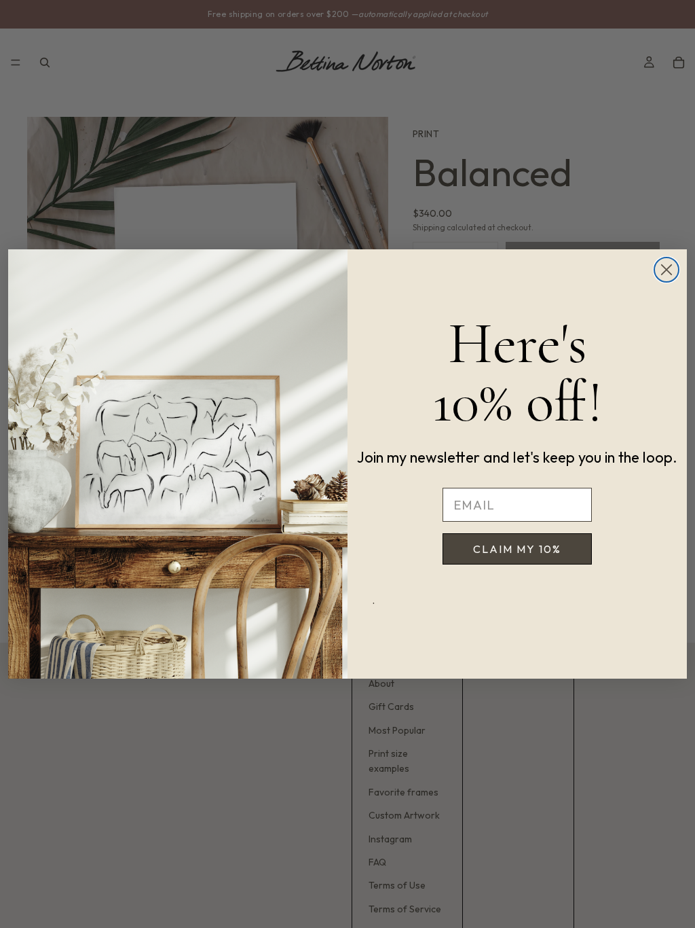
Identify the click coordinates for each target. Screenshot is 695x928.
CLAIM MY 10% (517, 549)
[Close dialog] (666, 269)
